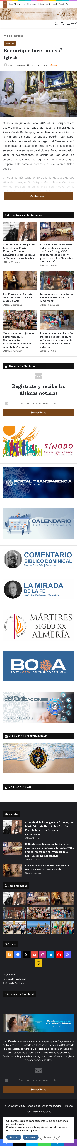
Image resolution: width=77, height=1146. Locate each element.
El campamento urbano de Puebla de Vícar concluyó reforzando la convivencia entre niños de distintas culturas (56, 339)
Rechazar (30, 1137)
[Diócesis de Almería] (38, 14)
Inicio (9, 35)
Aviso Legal (9, 974)
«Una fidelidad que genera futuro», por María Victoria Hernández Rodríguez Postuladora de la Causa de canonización (19, 251)
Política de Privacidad (15, 978)
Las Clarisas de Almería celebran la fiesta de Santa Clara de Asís (19, 297)
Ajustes (47, 1137)
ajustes (34, 1130)
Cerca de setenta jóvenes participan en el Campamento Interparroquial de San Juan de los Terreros (18, 339)
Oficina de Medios (17, 65)
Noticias (18, 35)
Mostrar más (38, 195)
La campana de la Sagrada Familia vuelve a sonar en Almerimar (56, 297)
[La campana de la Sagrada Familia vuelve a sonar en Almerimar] (57, 280)
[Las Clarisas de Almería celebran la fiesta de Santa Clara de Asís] (20, 280)
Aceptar (14, 1137)
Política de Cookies (13, 983)
